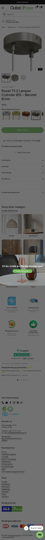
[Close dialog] (1, 256)
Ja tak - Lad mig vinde (22, 271)
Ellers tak (22, 274)
